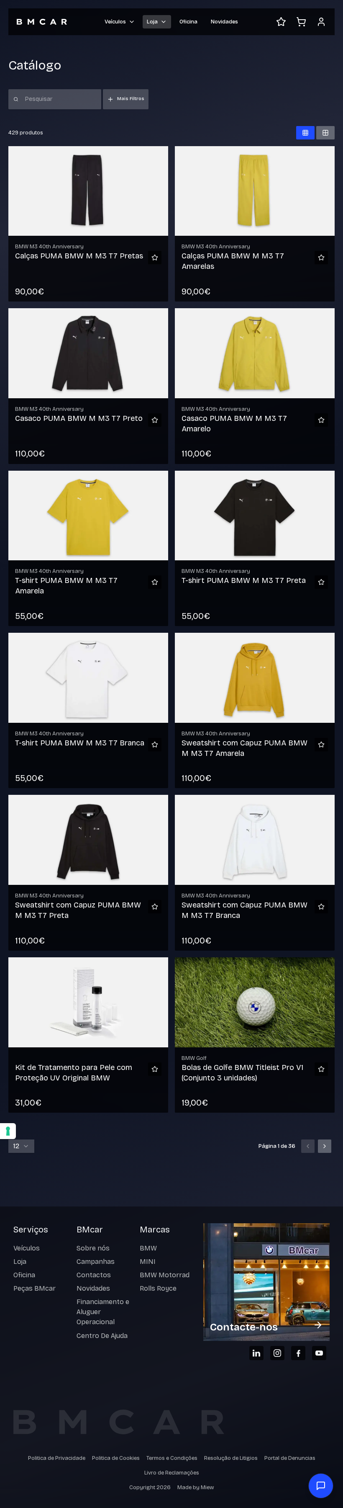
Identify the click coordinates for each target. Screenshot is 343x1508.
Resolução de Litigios (231, 1458)
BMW (148, 1248)
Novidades (224, 21)
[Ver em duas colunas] (325, 132)
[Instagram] (277, 1353)
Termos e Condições (171, 1458)
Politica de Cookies (116, 1458)
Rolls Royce (158, 1288)
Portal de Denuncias (289, 1458)
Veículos (26, 1248)
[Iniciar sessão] (321, 22)
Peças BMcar (34, 1288)
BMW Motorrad (164, 1275)
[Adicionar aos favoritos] (154, 257)
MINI (148, 1262)
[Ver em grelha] (305, 132)
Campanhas (96, 1262)
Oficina (188, 21)
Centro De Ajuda (102, 1336)
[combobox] (21, 1146)
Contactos (94, 1275)
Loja (19, 1262)
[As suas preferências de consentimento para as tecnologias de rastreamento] (8, 1131)
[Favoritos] (281, 22)
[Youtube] (319, 1353)
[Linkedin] (256, 1353)
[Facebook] (298, 1353)
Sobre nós (93, 1248)
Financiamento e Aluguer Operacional (103, 1312)
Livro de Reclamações (171, 1472)
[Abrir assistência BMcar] (321, 1486)
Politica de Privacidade (56, 1458)
